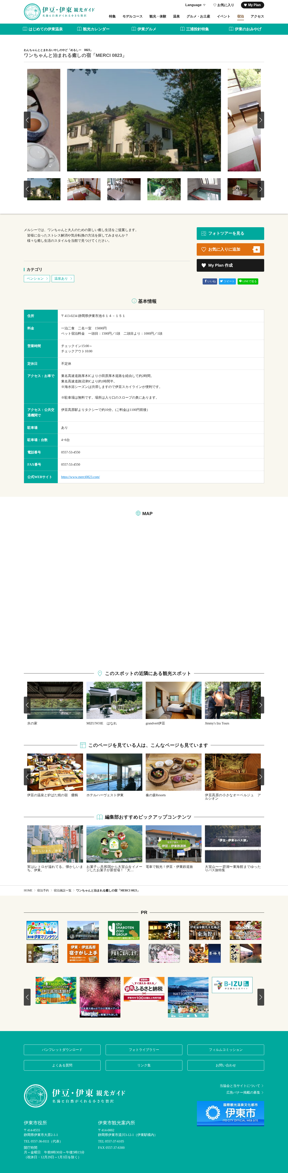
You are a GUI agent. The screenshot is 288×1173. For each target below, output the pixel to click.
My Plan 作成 (220, 265)
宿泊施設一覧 (62, 890)
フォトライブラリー (144, 1049)
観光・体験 (157, 16)
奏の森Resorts (156, 795)
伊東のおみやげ (248, 29)
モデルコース (132, 16)
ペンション (35, 278)
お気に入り (225, 5)
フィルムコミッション (226, 1049)
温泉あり (61, 278)
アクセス (257, 16)
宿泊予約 (43, 890)
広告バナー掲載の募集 (243, 1092)
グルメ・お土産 (198, 16)
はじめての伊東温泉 (46, 29)
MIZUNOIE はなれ (101, 723)
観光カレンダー (96, 29)
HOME (28, 890)
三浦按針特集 (197, 29)
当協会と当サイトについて (240, 1085)
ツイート (229, 281)
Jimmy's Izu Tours (217, 723)
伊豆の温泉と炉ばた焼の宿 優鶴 (52, 795)
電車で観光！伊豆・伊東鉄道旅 (169, 866)
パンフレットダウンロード (62, 1049)
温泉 (176, 16)
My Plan (254, 5)
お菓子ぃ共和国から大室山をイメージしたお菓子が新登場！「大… (114, 868)
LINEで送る (249, 281)
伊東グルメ (146, 29)
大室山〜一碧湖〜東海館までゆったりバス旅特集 (233, 868)
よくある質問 (62, 1065)
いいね (211, 281)
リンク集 (144, 1065)
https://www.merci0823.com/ (80, 477)
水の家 (32, 723)
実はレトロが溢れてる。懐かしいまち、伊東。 (55, 868)
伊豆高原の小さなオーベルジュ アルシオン (233, 796)
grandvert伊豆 (155, 723)
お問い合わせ (226, 1065)
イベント (223, 16)
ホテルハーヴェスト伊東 (105, 795)
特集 (112, 16)
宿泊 (240, 16)
